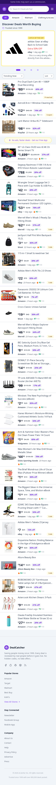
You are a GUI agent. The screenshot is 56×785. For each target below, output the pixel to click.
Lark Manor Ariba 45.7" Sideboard (35, 120)
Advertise (8, 756)
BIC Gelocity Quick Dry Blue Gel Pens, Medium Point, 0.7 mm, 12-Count (34, 346)
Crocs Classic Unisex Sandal (32, 306)
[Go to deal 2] (24, 70)
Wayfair (21, 132)
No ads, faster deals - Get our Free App (29, 140)
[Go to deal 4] (38, 70)
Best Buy (8, 692)
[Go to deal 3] (31, 70)
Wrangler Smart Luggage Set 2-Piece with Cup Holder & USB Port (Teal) (35, 185)
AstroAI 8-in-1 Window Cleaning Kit (35, 102)
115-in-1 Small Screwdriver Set (33, 253)
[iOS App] (10, 665)
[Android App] (15, 665)
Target (7, 683)
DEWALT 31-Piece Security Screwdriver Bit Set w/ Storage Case (33, 363)
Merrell (21, 229)
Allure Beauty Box (27, 557)
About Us (8, 738)
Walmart (29, 17)
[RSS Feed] (25, 665)
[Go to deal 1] (18, 70)
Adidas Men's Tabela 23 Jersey (33, 522)
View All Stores (11, 701)
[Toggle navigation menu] (52, 9)
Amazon (15, 17)
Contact (7, 743)
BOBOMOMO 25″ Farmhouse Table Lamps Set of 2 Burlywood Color (34, 583)
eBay (30, 52)
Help (6, 747)
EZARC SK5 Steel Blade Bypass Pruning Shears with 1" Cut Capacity (33, 508)
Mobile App (9, 724)
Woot (20, 247)
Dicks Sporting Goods (28, 460)
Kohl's (7, 697)
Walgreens (23, 443)
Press (6, 761)
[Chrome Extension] (20, 665)
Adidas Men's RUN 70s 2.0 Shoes (34, 270)
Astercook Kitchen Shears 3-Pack (35, 597)
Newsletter (9, 715)
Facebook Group (11, 720)
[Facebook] (5, 665)
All (5, 17)
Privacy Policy (10, 752)
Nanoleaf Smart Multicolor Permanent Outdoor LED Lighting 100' (35, 203)
